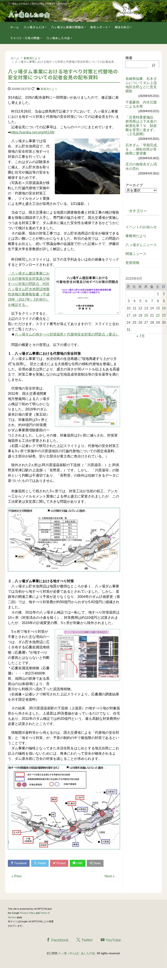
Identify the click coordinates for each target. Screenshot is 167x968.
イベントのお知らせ (141, 227)
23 (164, 315)
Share (96, 863)
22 (158, 315)
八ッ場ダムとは (34, 27)
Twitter (41, 863)
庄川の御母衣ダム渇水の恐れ (141, 166)
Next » (110, 876)
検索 (128, 58)
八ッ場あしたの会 (58, 38)
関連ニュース (135, 254)
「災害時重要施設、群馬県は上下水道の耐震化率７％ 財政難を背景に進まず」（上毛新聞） (141, 125)
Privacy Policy (27, 913)
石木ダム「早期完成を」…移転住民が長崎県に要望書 (141, 149)
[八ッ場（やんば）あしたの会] (29, 14)
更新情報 (132, 263)
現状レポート (99, 27)
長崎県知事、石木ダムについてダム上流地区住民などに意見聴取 (141, 85)
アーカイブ (134, 185)
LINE (79, 863)
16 (164, 308)
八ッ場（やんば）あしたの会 (76, 953)
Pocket (60, 863)
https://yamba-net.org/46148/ (32, 132)
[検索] (153, 65)
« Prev (17, 876)
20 (146, 315)
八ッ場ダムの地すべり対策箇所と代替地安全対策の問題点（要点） (67, 334)
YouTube (113, 940)
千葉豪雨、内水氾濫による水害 (141, 104)
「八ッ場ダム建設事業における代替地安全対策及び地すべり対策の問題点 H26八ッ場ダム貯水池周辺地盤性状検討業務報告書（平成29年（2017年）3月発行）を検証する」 (29, 289)
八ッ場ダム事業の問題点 (67, 27)
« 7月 (141, 336)
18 (134, 315)
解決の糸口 (122, 27)
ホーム (14, 27)
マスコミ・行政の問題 (25, 38)
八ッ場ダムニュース (141, 245)
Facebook (20, 863)
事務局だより (48, 89)
